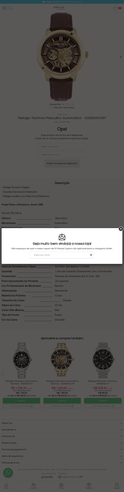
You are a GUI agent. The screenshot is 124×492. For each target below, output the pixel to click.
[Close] (120, 229)
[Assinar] (91, 255)
